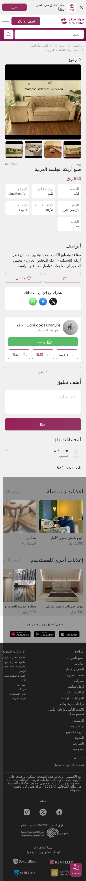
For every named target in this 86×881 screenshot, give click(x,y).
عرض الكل (12, 491)
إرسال (43, 424)
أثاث (62, 45)
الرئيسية (78, 45)
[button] (76, 870)
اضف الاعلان (26, 21)
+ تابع (20, 325)
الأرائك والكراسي (41, 45)
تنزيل (14, 7)
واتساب (40, 342)
